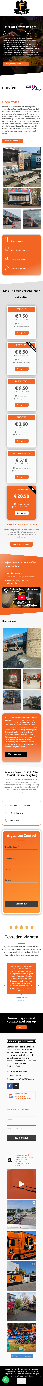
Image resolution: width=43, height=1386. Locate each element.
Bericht (8, 880)
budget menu (17, 720)
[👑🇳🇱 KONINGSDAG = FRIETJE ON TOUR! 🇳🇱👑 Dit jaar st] (21, 1276)
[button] (4, 985)
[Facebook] (10, 1086)
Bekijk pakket (21, 333)
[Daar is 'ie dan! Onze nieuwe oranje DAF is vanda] (21, 1184)
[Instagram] (16, 1086)
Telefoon (9, 870)
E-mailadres (10, 858)
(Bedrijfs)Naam (12, 847)
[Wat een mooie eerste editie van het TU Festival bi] (21, 1214)
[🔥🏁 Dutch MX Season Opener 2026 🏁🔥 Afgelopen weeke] (21, 1337)
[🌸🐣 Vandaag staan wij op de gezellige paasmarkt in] (21, 1306)
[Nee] (40, 1376)
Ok (21, 1380)
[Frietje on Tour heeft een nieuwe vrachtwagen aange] (21, 1245)
